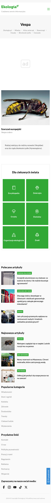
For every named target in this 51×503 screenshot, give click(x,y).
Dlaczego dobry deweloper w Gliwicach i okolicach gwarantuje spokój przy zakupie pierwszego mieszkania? (31, 300)
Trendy (4, 416)
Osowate (37, 33)
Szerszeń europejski (11, 129)
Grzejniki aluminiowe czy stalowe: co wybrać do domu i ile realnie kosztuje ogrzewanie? (32, 281)
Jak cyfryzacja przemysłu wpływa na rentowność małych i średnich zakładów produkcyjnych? (32, 319)
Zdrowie (4, 407)
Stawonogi (41, 30)
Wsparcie (5, 474)
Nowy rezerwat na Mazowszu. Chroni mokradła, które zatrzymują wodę (32, 360)
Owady (13, 33)
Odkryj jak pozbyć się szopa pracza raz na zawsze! (33, 376)
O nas (3, 445)
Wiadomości (6, 392)
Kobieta (4, 402)
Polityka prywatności (10, 450)
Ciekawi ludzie (7, 421)
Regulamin (5, 459)
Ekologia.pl (7, 30)
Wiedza (17, 30)
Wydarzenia (6, 426)
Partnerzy (5, 469)
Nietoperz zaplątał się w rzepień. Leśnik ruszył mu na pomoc (33, 344)
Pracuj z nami (6, 454)
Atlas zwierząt (28, 30)
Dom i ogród (6, 397)
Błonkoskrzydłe (25, 33)
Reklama (5, 464)
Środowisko (6, 412)
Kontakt (4, 440)
